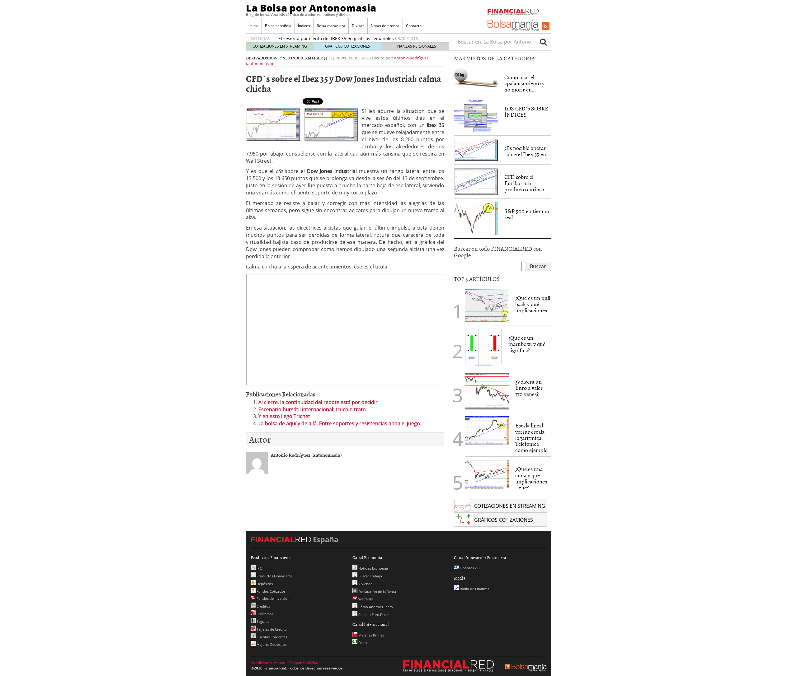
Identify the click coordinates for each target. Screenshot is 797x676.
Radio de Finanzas (474, 588)
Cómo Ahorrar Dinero (375, 606)
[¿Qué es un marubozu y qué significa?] (483, 346)
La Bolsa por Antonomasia (311, 7)
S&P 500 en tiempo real (526, 214)
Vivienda (364, 583)
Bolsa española (278, 25)
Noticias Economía (372, 568)
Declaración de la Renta (376, 591)
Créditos (263, 606)
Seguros (262, 621)
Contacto (414, 25)
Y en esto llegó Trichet (284, 416)
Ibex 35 (321, 58)
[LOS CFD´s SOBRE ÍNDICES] (476, 115)
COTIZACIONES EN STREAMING (279, 46)
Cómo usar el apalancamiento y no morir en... (524, 83)
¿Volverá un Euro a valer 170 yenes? (529, 387)
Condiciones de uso (268, 662)
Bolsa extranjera (331, 25)
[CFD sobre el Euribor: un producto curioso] (476, 181)
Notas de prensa (385, 25)
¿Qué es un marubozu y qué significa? (526, 343)
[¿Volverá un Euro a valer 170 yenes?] (487, 390)
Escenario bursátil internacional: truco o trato (312, 409)
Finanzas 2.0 (469, 568)
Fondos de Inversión (273, 598)
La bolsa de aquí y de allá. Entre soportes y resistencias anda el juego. (339, 423)
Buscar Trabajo (369, 576)
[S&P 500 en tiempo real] (476, 218)
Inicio (253, 25)
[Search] (543, 41)
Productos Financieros (274, 576)
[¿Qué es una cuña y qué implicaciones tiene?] (487, 473)
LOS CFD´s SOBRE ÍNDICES (526, 111)
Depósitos (264, 583)
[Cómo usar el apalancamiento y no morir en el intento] (476, 77)
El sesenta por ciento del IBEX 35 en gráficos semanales (336, 38)
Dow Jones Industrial (291, 58)
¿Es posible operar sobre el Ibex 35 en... (527, 151)
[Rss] (546, 26)
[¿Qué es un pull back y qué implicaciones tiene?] (487, 304)
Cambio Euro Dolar (373, 614)
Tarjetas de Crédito (271, 629)
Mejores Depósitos (271, 644)
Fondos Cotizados (270, 591)
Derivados (257, 58)
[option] (357, 38)
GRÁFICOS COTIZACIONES (347, 46)
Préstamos (264, 614)
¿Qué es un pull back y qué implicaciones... (533, 304)
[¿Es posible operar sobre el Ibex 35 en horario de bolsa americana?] (476, 149)
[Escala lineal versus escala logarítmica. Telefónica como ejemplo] (487, 430)
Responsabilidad (303, 662)
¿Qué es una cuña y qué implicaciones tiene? (531, 478)
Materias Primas (370, 635)
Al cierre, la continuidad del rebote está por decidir (318, 402)
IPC (259, 568)
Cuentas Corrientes (271, 637)
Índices (304, 25)
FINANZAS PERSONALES (415, 46)
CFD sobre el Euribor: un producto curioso (524, 183)
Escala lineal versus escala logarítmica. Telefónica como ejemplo (531, 437)
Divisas (358, 25)
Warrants (365, 599)
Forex (362, 642)
